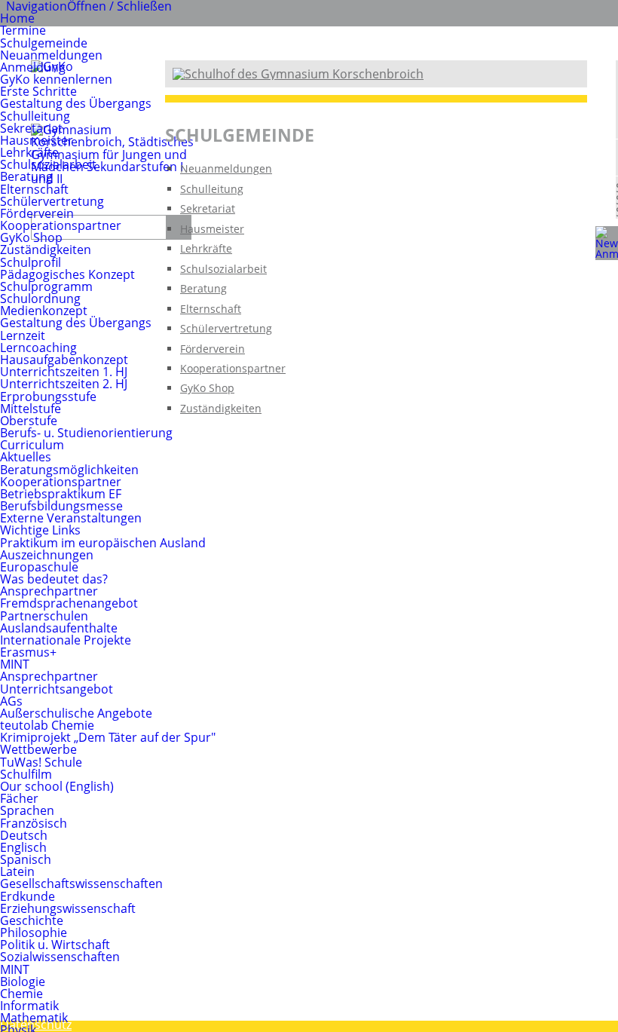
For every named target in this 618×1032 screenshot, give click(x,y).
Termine (23, 30)
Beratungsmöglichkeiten (69, 469)
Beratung (26, 176)
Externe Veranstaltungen (71, 518)
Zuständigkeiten (45, 249)
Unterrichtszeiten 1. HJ (63, 371)
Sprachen (27, 810)
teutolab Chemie (47, 725)
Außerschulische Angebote (76, 713)
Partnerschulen (44, 616)
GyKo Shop (31, 237)
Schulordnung (40, 298)
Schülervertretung (52, 201)
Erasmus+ (28, 652)
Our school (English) (57, 786)
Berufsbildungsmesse (61, 506)
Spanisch (25, 859)
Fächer (19, 798)
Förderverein (37, 213)
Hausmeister (36, 140)
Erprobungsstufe (48, 396)
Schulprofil (30, 262)
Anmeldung (33, 67)
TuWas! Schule (41, 762)
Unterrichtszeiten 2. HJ (63, 383)
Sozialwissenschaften (60, 956)
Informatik (29, 1005)
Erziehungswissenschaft (68, 908)
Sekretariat (31, 128)
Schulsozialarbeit (48, 164)
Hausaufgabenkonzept (64, 359)
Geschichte (31, 920)
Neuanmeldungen (51, 55)
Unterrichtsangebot (56, 689)
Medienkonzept (43, 310)
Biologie (22, 981)
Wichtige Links (40, 530)
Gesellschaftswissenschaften (81, 883)
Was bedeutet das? (54, 579)
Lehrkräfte (29, 152)
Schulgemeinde (43, 43)
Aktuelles (25, 457)
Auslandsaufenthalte (59, 628)
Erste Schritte (38, 91)
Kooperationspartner (60, 225)
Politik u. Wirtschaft (55, 944)
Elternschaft (34, 189)
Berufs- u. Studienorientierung (86, 432)
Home (17, 18)
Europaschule (39, 567)
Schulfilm (26, 774)
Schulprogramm (46, 286)
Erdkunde (27, 896)
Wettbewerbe (38, 749)
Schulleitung (35, 116)
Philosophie (33, 932)
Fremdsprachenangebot (69, 603)
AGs (11, 701)
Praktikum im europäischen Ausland (103, 542)
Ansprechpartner (49, 591)
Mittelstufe (30, 408)
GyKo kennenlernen (56, 79)
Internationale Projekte (65, 640)
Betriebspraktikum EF (60, 493)
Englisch (23, 847)
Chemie (21, 993)
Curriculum (32, 444)
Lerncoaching (38, 347)
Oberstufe (28, 420)
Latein (17, 871)
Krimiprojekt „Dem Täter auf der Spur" (108, 737)
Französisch (33, 823)
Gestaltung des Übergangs (75, 103)
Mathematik (34, 1017)
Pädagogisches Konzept (67, 274)
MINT (14, 664)
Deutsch (23, 835)
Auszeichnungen (46, 555)
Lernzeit (22, 335)
